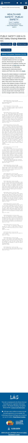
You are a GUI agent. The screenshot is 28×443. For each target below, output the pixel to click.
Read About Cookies (19, 417)
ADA (24, 432)
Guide (23, 71)
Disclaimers (11, 434)
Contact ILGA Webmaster (18, 407)
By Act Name (23, 44)
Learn (18, 434)
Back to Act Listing (6, 44)
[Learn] (17, 3)
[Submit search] (25, 7)
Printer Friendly (6, 50)
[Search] (14, 44)
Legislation (16, 22)
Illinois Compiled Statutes (15, 24)
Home (10, 22)
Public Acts (16, 65)
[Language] (21, 3)
